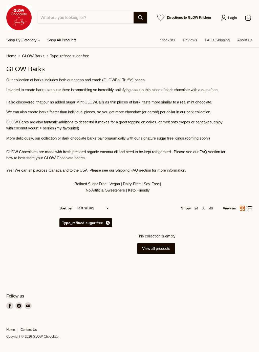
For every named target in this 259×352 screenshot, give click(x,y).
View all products (156, 248)
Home (11, 56)
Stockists (167, 40)
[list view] (249, 208)
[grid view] (242, 208)
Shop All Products (62, 40)
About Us (245, 40)
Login (232, 18)
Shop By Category (22, 40)
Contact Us (28, 330)
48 (211, 208)
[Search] (140, 17)
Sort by (65, 208)
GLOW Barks (33, 56)
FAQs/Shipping (217, 40)
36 (203, 208)
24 (196, 208)
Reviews (190, 40)
